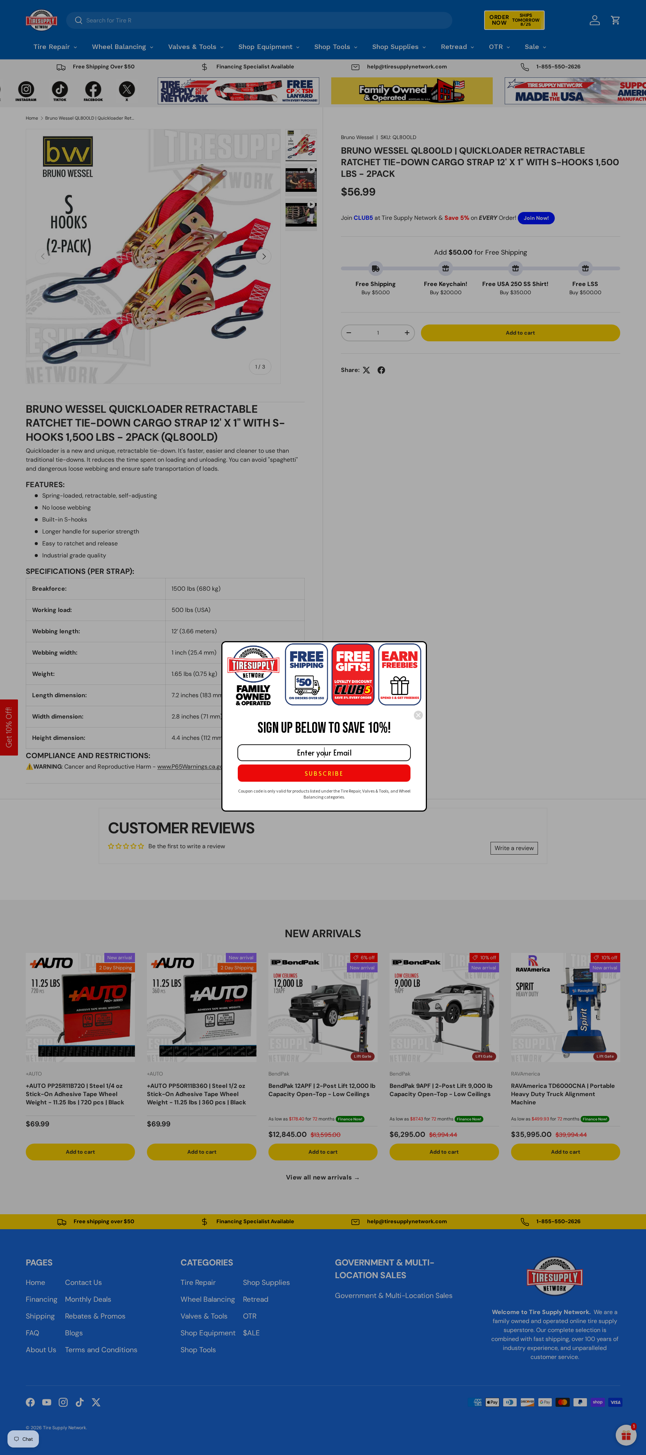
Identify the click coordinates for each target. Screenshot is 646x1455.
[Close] (418, 715)
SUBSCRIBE (324, 773)
